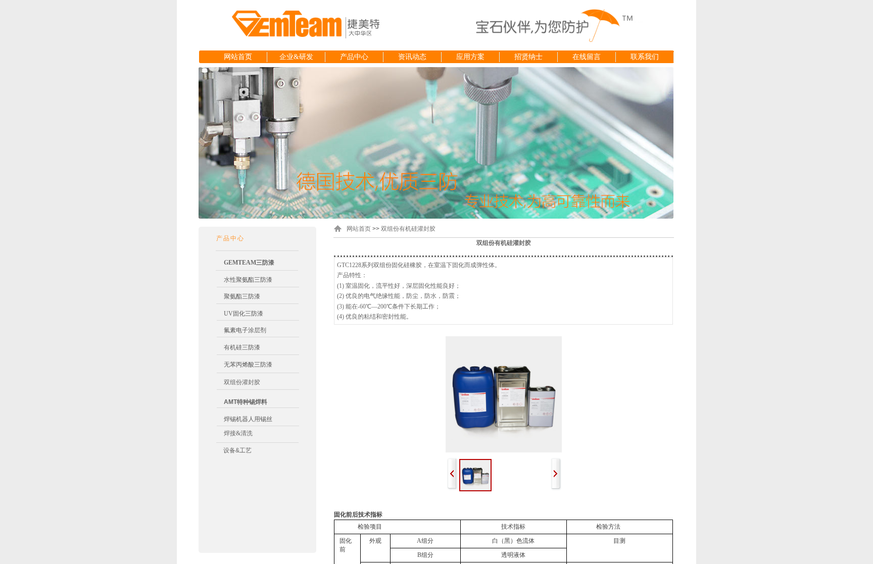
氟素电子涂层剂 (245, 330)
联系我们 (644, 57)
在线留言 (586, 57)
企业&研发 (296, 57)
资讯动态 (412, 57)
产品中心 (354, 57)
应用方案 (470, 57)
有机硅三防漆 (242, 347)
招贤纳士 (528, 57)
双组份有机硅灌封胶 (408, 228)
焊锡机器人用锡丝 (248, 419)
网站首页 (238, 57)
